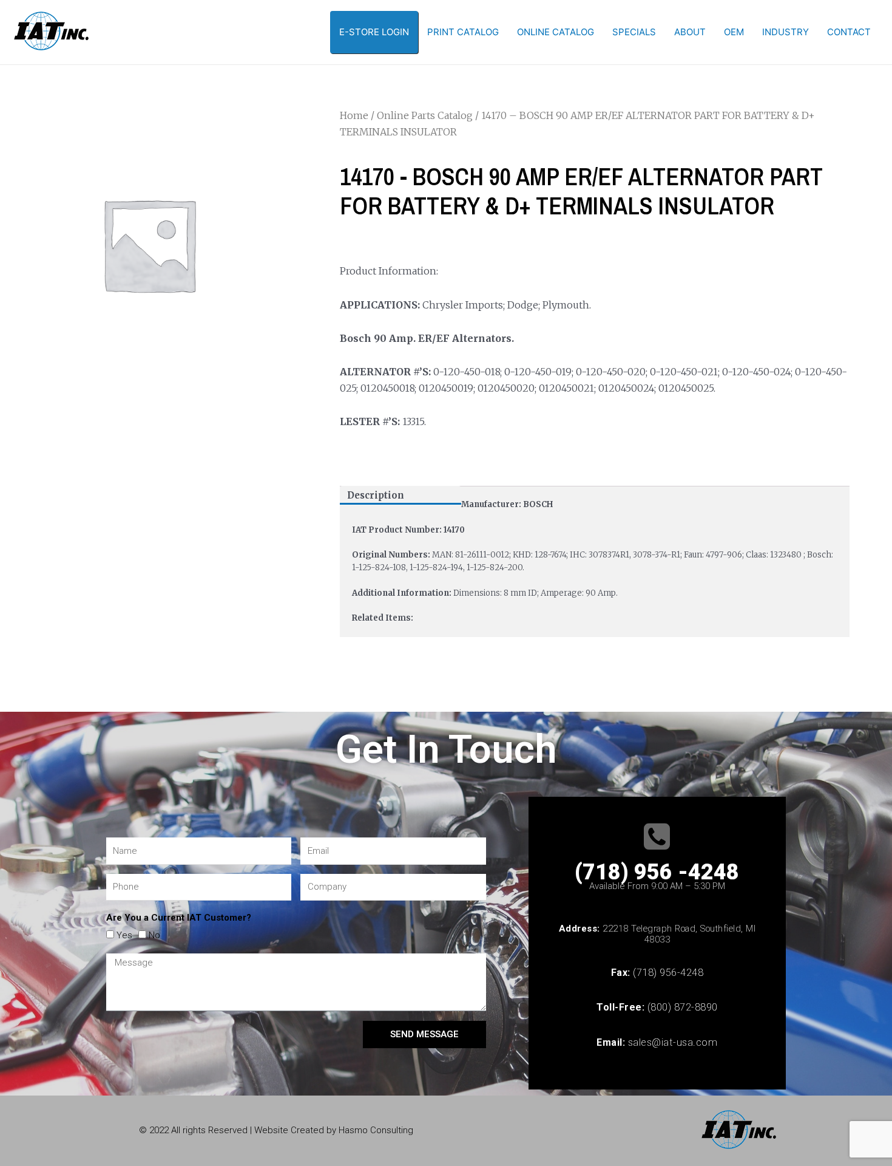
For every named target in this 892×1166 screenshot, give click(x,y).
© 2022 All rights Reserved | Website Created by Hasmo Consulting (276, 1130)
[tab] (400, 495)
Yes (124, 935)
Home (354, 115)
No (154, 935)
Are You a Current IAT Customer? (178, 917)
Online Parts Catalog (425, 115)
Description (375, 495)
